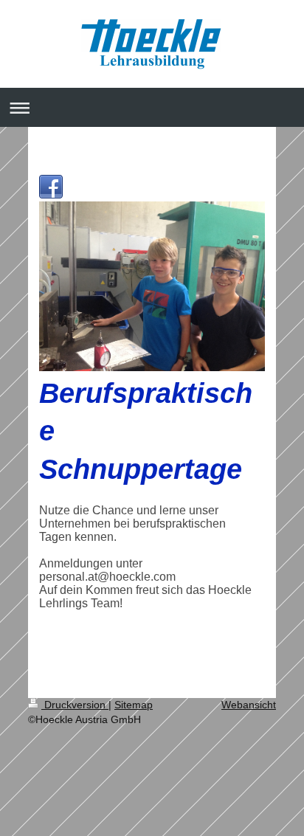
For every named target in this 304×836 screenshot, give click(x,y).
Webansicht (248, 705)
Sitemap (133, 705)
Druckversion (74, 705)
